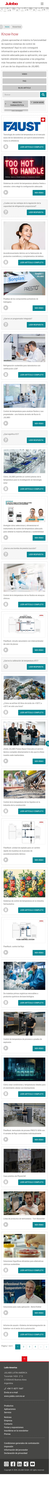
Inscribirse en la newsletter (16, 1430)
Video (24, 74)
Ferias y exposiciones (13, 1427)
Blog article (24, 88)
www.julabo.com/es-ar (14, 1396)
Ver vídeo (39, 193)
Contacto (8, 1424)
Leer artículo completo (31, 147)
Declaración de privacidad (15, 1453)
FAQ (24, 81)
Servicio (7, 1412)
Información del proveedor (16, 1450)
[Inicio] (11, 4)
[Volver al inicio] (24, 1359)
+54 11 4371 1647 (15, 1388)
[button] (24, 124)
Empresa (8, 1420)
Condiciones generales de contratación (21, 1443)
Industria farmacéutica (17, 103)
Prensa (7, 1434)
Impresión (8, 1446)
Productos (8, 1406)
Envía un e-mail (11, 1392)
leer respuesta (36, 212)
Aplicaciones (10, 1409)
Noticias (7, 1417)
